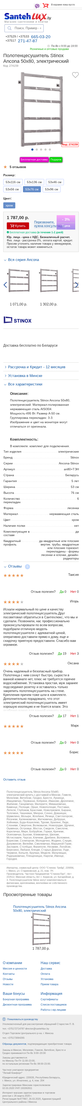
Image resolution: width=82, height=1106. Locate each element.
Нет (73, 591)
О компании (12, 963)
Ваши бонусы (14, 993)
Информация (51, 993)
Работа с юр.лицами (53, 1009)
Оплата (45, 973)
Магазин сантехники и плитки (26, 21)
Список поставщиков (53, 1004)
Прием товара (49, 984)
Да (62, 591)
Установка (47, 979)
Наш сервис (50, 963)
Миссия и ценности (15, 968)
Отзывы (8, 979)
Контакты (9, 973)
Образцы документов (14, 1044)
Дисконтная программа (17, 1004)
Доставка (46, 968)
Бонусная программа (16, 999)
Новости (8, 984)
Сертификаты (49, 999)
